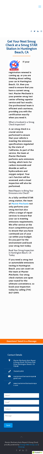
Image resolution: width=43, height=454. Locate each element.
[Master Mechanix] (21, 6)
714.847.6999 (34, 21)
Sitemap (21, 447)
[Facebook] (31, 31)
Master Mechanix (20, 203)
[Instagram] (41, 31)
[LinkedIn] (38, 31)
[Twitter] (34, 31)
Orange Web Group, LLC (29, 445)
